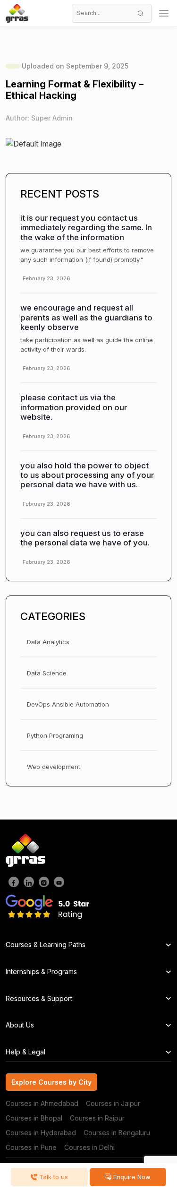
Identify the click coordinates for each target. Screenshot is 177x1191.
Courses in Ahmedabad (42, 1103)
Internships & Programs (41, 971)
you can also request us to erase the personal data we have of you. (85, 537)
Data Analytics (48, 642)
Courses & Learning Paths (45, 945)
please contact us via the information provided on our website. (73, 407)
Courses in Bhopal (34, 1118)
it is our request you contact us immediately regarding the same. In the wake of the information (86, 227)
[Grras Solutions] (17, 13)
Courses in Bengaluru (117, 1133)
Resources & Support (39, 998)
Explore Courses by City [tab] (51, 1082)
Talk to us (52, 1177)
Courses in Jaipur (113, 1103)
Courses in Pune (31, 1147)
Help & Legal (25, 1052)
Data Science (47, 673)
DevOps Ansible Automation (68, 704)
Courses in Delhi (89, 1147)
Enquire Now (131, 1177)
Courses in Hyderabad (41, 1133)
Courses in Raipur (97, 1118)
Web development (53, 766)
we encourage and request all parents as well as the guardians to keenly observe (86, 317)
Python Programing (55, 735)
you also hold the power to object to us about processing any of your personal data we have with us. (87, 475)
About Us (20, 1025)
